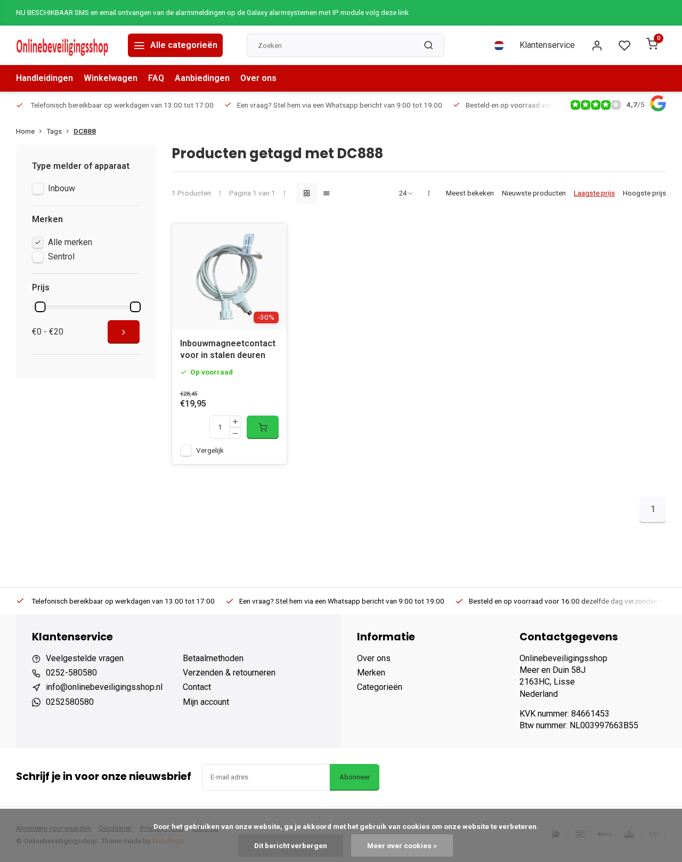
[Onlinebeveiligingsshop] (64, 45)
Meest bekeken (470, 193)
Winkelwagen (110, 78)
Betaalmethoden (213, 658)
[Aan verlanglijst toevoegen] (270, 239)
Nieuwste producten (534, 193)
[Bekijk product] (263, 427)
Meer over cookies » (402, 845)
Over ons (258, 78)
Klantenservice (547, 45)
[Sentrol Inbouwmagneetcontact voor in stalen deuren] (229, 276)
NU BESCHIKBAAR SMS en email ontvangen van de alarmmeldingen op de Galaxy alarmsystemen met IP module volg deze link (212, 12)
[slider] (40, 307)
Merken (371, 673)
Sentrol (61, 256)
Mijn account (206, 702)
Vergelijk (210, 450)
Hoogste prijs (644, 193)
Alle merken (70, 242)
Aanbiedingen (202, 78)
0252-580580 (71, 673)
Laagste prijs (594, 193)
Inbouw (61, 188)
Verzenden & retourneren (229, 673)
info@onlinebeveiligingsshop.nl (104, 687)
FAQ (156, 78)
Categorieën (379, 687)
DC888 (85, 131)
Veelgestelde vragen (85, 658)
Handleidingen (44, 78)
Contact (197, 687)
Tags (54, 131)
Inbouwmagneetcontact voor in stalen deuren (227, 349)
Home (25, 131)
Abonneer (354, 777)
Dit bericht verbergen (290, 845)
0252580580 (70, 702)
